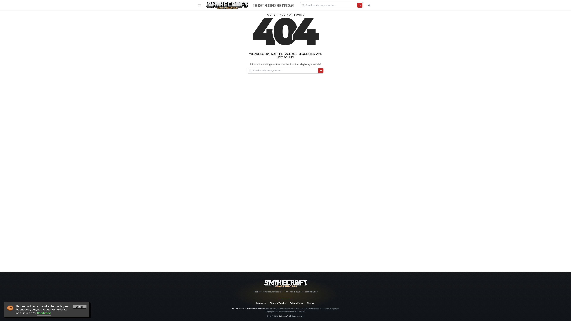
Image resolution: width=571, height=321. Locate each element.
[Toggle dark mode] (369, 5)
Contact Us (261, 303)
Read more (44, 312)
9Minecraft (283, 316)
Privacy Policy (296, 303)
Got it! (79, 307)
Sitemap (311, 303)
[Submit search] (359, 5)
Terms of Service (278, 303)
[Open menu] (199, 5)
